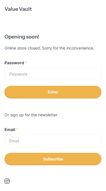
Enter (53, 91)
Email (11, 129)
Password (16, 62)
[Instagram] (7, 181)
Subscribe (53, 158)
